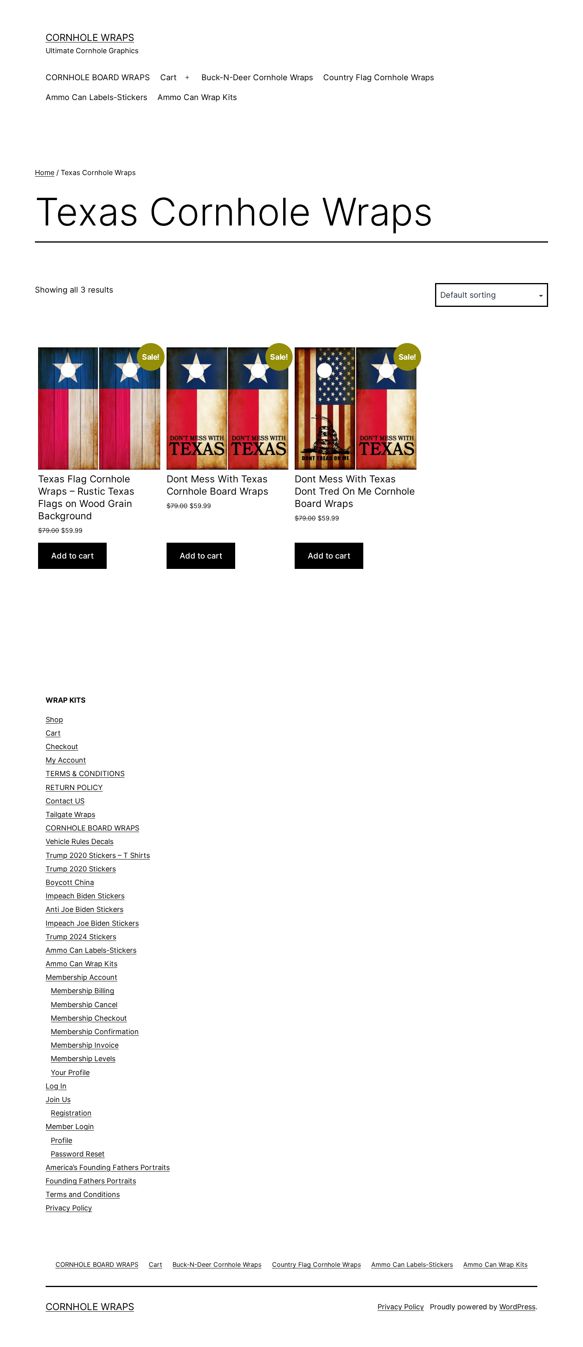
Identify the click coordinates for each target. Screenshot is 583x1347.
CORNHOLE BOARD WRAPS (98, 77)
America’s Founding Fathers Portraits (108, 1167)
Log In (56, 1086)
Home (44, 172)
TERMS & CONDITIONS (85, 773)
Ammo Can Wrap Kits (197, 97)
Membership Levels (83, 1058)
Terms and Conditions (83, 1194)
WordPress (517, 1307)
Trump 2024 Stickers (81, 937)
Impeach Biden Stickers (85, 896)
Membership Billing (82, 991)
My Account (66, 760)
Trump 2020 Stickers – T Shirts (98, 855)
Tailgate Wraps (70, 814)
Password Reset (78, 1154)
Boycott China (70, 882)
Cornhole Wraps (90, 37)
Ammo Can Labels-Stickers (96, 97)
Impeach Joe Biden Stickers (92, 923)
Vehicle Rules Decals (79, 841)
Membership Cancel (84, 1004)
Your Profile (70, 1072)
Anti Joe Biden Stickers (84, 909)
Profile (61, 1140)
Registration (71, 1113)
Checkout (62, 746)
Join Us (58, 1099)
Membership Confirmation (95, 1031)
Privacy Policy (69, 1208)
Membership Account (81, 977)
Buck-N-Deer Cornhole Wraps (257, 77)
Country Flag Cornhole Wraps (378, 77)
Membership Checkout (89, 1018)
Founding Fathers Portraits (91, 1181)
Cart (168, 77)
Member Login (70, 1126)
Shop (54, 719)
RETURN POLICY (74, 787)
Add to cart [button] (72, 556)
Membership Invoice (85, 1045)
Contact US (65, 801)
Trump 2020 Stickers (81, 869)
